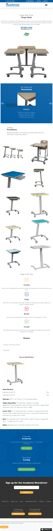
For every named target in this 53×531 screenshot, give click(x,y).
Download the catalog (26, 469)
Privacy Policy (48, 521)
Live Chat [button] (35, 513)
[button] (46, 529)
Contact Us (18, 513)
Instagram (31, 1)
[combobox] (11, 345)
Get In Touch (26, 448)
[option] (26, 105)
